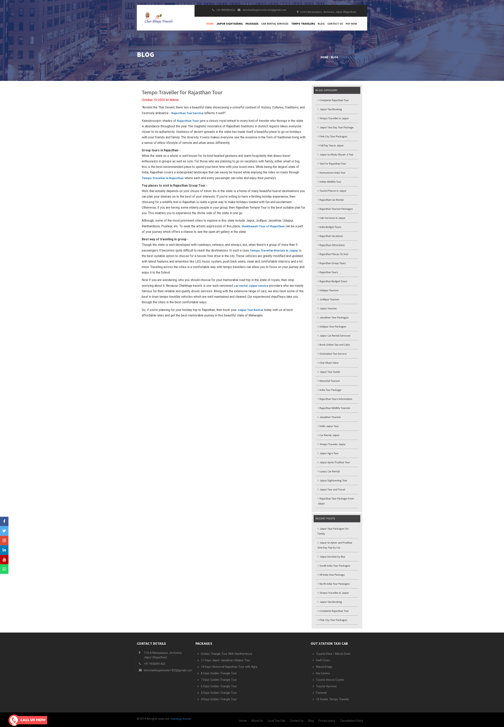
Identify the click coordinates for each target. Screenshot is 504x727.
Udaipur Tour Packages (332, 326)
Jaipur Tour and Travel (332, 489)
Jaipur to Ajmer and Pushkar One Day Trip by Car (335, 545)
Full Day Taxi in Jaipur (331, 145)
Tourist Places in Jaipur (332, 190)
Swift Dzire (323, 660)
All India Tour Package (332, 574)
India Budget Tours (330, 227)
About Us (257, 720)
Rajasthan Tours (328, 272)
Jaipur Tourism (328, 308)
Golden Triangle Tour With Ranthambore (226, 654)
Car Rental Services (274, 23)
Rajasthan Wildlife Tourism (334, 408)
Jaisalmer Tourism (330, 417)
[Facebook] (4, 521)
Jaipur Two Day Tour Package (336, 127)
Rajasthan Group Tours (332, 263)
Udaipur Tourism (328, 290)
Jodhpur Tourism (329, 299)
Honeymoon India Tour (332, 172)
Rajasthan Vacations (331, 236)
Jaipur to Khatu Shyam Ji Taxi (336, 154)
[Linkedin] (4, 550)
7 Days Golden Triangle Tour (219, 680)
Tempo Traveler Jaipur (352, 57)
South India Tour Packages (334, 565)
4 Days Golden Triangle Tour (219, 699)
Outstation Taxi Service (333, 353)
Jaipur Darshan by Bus (332, 556)
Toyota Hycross (326, 686)
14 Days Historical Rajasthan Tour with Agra (229, 667)
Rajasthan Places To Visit (333, 254)
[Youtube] (4, 559)
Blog (321, 23)
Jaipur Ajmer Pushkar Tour (334, 462)
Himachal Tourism (329, 381)
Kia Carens (323, 673)
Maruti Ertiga (324, 667)
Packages (252, 23)
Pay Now (351, 23)
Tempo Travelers (303, 23)
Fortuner (321, 693)
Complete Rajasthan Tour (334, 100)
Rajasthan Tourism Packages (336, 209)
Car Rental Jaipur (329, 435)
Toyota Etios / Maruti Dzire (333, 654)
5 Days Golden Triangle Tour (219, 693)
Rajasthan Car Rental (331, 200)
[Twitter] (4, 531)
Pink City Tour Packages (333, 136)
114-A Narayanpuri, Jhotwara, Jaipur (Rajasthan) (328, 12)
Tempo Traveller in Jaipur (334, 118)
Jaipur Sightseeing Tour (333, 480)
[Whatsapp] (4, 569)
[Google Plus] (4, 540)
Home (210, 23)
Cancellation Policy (351, 720)
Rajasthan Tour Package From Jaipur (336, 501)
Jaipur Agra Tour (329, 453)
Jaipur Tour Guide (329, 372)
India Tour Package (330, 390)
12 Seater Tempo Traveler (332, 699)
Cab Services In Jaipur (332, 218)
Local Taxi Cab (276, 720)
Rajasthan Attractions (332, 245)
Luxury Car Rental (329, 471)
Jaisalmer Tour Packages (334, 317)
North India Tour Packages (334, 583)
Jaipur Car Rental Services (334, 335)
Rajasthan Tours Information (335, 399)
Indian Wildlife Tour (330, 181)
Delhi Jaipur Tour (329, 426)
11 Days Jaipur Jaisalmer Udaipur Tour (225, 660)
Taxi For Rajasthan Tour (332, 163)
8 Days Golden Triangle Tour (219, 673)
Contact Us (335, 23)
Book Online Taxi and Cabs (334, 344)
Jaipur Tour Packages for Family (333, 531)
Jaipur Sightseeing (229, 23)
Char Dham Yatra (328, 362)
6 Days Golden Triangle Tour (219, 686)
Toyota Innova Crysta (330, 680)
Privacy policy (327, 720)
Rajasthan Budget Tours (333, 281)
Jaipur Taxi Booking (330, 109)
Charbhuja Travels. (181, 719)
